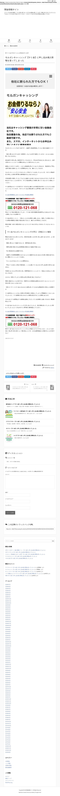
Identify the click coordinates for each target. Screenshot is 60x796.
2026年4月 (8, 590)
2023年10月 (8, 645)
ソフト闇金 (7, 763)
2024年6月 (8, 631)
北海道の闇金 (8, 765)
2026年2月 (7, 594)
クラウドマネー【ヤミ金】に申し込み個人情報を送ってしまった (23, 421)
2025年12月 (8, 598)
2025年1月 (7, 619)
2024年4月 (8, 635)
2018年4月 (7, 713)
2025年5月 (8, 613)
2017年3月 (7, 740)
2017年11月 (8, 723)
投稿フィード (8, 778)
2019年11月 (8, 701)
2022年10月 (8, 668)
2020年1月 (7, 697)
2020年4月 (8, 690)
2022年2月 (7, 682)
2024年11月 (8, 623)
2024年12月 (8, 621)
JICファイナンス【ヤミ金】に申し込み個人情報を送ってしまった (20, 552)
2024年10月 (8, 625)
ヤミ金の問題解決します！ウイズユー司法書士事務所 (19, 194)
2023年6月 (8, 654)
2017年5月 (7, 735)
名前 (6, 492)
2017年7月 (7, 731)
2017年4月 (7, 738)
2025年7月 (7, 609)
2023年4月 (8, 658)
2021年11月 (8, 688)
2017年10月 (8, 725)
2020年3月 (8, 693)
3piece (52, 367)
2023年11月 (8, 643)
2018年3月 (7, 715)
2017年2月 (7, 742)
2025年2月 (7, 617)
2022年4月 (7, 678)
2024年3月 (8, 637)
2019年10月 (8, 703)
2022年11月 (8, 666)
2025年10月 (8, 603)
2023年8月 (8, 650)
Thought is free (38, 792)
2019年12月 (8, 699)
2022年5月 (7, 676)
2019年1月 (7, 707)
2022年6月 (7, 674)
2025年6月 (8, 611)
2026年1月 (7, 596)
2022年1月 (7, 684)
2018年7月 (7, 709)
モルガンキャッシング (49, 365)
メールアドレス (9, 498)
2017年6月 (7, 733)
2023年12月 (8, 641)
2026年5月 (8, 588)
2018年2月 (7, 717)
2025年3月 (8, 615)
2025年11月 (8, 601)
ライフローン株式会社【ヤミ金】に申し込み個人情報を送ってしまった (32, 411)
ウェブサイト (8, 505)
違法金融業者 (38, 365)
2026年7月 (7, 584)
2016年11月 (8, 748)
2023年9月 (8, 648)
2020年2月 (7, 695)
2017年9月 (7, 727)
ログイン (7, 776)
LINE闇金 (7, 761)
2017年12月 (8, 721)
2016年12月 (8, 746)
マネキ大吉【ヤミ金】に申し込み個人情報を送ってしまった (19, 558)
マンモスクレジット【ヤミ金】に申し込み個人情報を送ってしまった (21, 556)
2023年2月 (7, 660)
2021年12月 (8, 686)
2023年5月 (8, 656)
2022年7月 (7, 672)
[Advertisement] (30, 28)
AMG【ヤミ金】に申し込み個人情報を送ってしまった (17, 575)
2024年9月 (8, 627)
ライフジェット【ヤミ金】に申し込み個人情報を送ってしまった (20, 567)
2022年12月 (8, 664)
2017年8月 (7, 729)
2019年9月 (7, 705)
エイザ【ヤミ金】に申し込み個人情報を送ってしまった (28, 435)
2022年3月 (7, 680)
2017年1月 (7, 744)
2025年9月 (8, 605)
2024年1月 (7, 639)
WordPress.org (8, 782)
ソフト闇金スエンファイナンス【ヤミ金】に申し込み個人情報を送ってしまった (23, 573)
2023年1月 (7, 662)
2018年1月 (7, 719)
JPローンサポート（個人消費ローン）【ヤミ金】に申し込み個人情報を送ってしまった (25, 550)
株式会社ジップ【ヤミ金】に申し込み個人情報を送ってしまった (23, 404)
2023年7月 (7, 652)
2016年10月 (8, 750)
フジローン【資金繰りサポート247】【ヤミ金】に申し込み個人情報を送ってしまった (25, 554)
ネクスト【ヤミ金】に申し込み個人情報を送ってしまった (21, 428)
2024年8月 (8, 629)
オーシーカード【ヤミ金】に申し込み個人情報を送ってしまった (20, 571)
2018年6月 (7, 711)
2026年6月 (8, 586)
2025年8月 (8, 607)
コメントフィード (9, 780)
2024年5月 (8, 633)
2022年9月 (7, 670)
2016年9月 (7, 752)
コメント (7, 474)
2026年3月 (8, 592)
